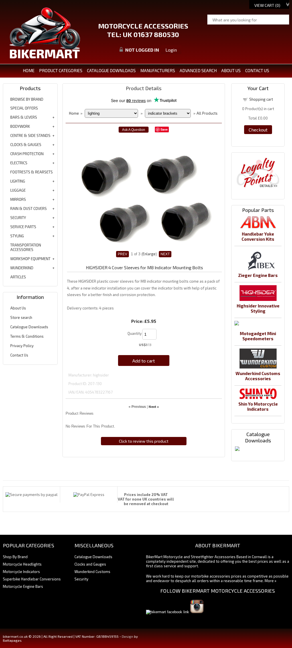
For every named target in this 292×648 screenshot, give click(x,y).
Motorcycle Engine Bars (23, 586)
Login (171, 49)
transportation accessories (25, 247)
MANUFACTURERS (157, 70)
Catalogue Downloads (29, 327)
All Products (207, 113)
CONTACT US (257, 70)
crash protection (27, 153)
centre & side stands (30, 135)
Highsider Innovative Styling (258, 308)
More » (270, 580)
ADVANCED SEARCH (198, 70)
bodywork (20, 126)
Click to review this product (144, 441)
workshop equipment (30, 258)
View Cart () (267, 5)
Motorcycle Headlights (22, 564)
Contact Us (19, 355)
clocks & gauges (25, 144)
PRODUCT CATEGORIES (60, 70)
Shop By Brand (15, 556)
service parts (23, 226)
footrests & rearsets (31, 172)
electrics (18, 163)
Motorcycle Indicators (21, 571)
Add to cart (143, 360)
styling (17, 236)
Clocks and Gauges (90, 564)
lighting (17, 181)
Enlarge (149, 254)
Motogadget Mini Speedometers (258, 336)
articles (18, 277)
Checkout (258, 129)
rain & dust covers (28, 208)
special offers (24, 108)
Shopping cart (261, 99)
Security (81, 579)
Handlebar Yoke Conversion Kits (258, 236)
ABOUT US (231, 70)
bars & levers (23, 117)
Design (127, 636)
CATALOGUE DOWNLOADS (111, 70)
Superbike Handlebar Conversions (32, 579)
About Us (18, 308)
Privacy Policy (22, 345)
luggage (18, 190)
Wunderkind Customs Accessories (258, 376)
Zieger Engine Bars (258, 275)
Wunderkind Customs (92, 571)
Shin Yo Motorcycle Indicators (258, 406)
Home (29, 70)
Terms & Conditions (27, 336)
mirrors (18, 199)
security (18, 217)
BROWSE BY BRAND (26, 99)
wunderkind (21, 268)
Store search (21, 317)
